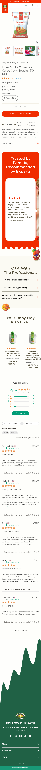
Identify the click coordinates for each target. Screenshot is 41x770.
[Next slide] (39, 51)
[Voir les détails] (13, 338)
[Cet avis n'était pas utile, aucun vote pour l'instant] (36, 473)
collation (14, 433)
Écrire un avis (20, 413)
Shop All (5, 63)
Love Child (23, 63)
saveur (5, 433)
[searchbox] (11, 423)
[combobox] (27, 438)
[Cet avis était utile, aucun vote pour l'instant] (32, 473)
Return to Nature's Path (19, 1)
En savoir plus (12, 507)
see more (32, 137)
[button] (20, 143)
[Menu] (26, 5)
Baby (14, 63)
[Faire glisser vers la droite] (35, 210)
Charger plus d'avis (20, 630)
